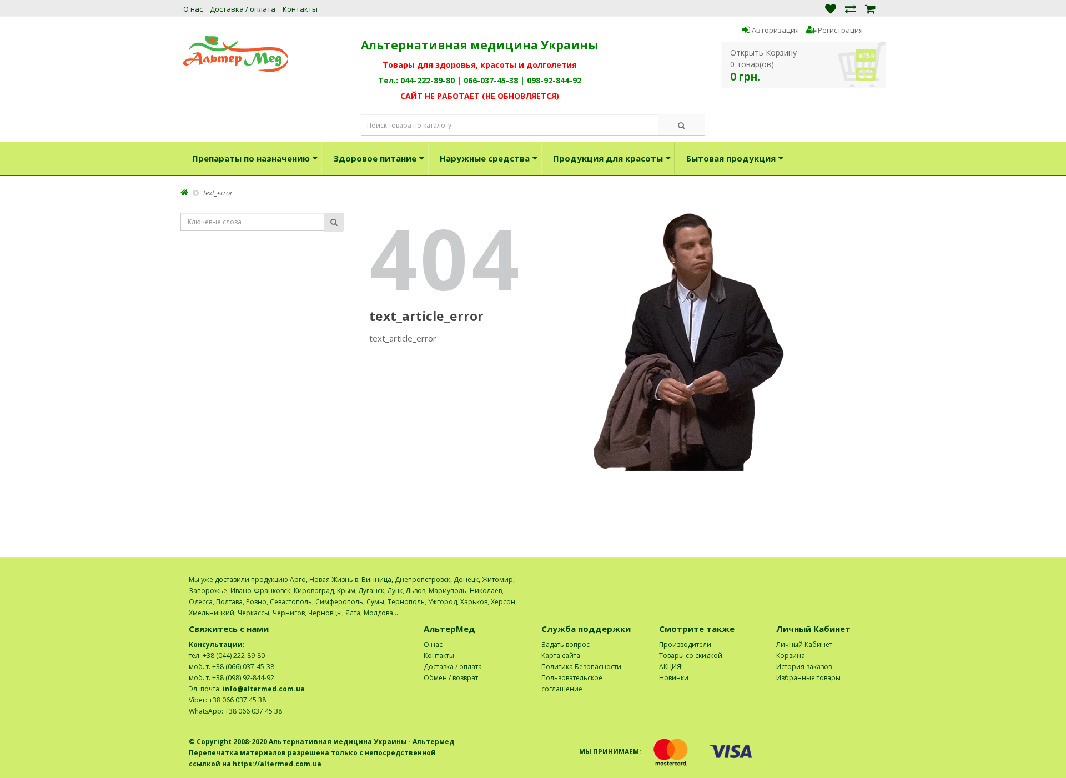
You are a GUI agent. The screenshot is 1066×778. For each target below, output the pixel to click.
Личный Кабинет (804, 644)
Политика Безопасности (581, 666)
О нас (193, 9)
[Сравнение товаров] (850, 8)
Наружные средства (485, 158)
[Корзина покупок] (870, 8)
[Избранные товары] (830, 8)
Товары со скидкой (690, 655)
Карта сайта (560, 655)
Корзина (790, 655)
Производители (685, 644)
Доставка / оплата (242, 9)
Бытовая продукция (731, 158)
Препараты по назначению (251, 158)
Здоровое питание (374, 158)
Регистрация (839, 30)
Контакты (300, 9)
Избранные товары (808, 677)
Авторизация (774, 30)
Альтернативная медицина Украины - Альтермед (361, 741)
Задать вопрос (565, 644)
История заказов (804, 666)
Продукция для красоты (608, 158)
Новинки (673, 677)
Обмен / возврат (451, 677)
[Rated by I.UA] (852, 579)
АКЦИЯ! (671, 666)
